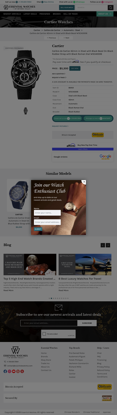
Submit (38, 229)
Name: (36, 208)
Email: (36, 218)
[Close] (83, 182)
